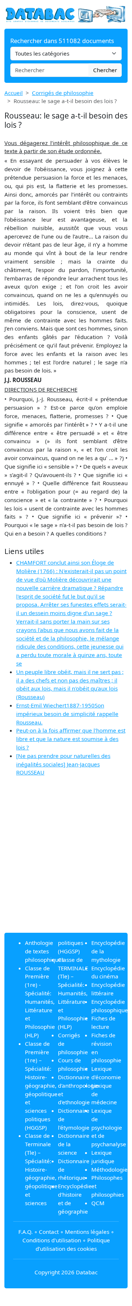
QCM (97, 1203)
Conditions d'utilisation (51, 1240)
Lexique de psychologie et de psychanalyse (108, 1127)
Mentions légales (87, 1231)
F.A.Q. (25, 1231)
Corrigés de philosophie (63, 92)
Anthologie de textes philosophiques (44, 951)
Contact (49, 1231)
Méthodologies (110, 1169)
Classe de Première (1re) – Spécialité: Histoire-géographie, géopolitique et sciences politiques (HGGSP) (41, 1085)
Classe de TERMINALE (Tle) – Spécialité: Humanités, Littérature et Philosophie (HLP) (73, 993)
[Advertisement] (66, 860)
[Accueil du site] (66, 13)
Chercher (105, 70)
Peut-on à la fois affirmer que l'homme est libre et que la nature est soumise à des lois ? (70, 739)
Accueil (13, 92)
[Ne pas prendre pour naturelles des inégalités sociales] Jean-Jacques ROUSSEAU (63, 764)
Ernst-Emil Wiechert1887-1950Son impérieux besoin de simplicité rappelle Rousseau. (67, 714)
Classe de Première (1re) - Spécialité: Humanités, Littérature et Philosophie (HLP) (40, 1001)
